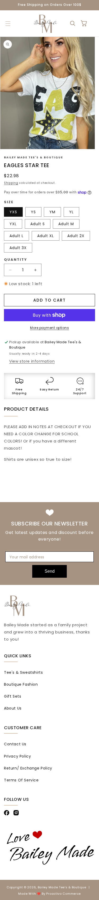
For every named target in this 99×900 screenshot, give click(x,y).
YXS (13, 212)
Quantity (15, 259)
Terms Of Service (21, 780)
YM (52, 212)
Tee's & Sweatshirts (23, 672)
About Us (13, 708)
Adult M (66, 224)
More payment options (49, 327)
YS (33, 212)
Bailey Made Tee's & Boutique (62, 887)
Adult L (16, 235)
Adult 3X (18, 247)
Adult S (37, 224)
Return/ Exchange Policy (28, 768)
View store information (32, 361)
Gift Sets (12, 696)
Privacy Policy (17, 756)
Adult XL (45, 235)
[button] (8, 24)
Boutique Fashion (21, 684)
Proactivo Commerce (63, 894)
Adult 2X (75, 235)
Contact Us (15, 744)
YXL (13, 224)
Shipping (11, 183)
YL (71, 212)
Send (50, 571)
